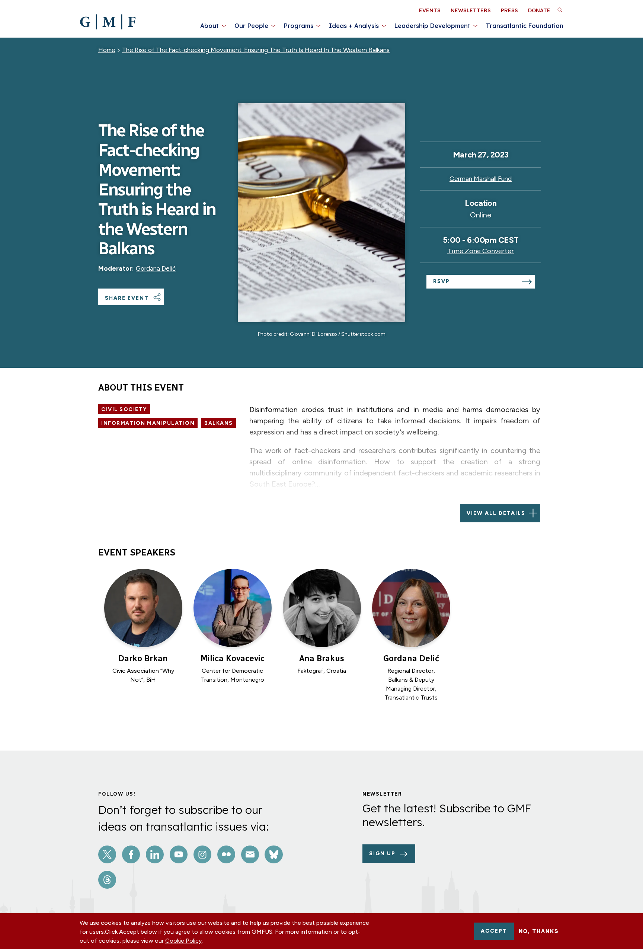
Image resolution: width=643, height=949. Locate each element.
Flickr (226, 854)
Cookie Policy (183, 940)
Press (509, 10)
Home (106, 50)
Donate (539, 10)
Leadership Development (432, 25)
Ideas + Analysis (354, 25)
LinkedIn (155, 854)
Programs (298, 25)
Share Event (127, 298)
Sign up (382, 853)
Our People (251, 25)
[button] (559, 9)
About (209, 25)
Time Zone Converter (480, 251)
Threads (107, 880)
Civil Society (124, 409)
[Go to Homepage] (108, 22)
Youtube (179, 854)
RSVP (441, 281)
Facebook (131, 854)
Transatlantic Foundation (524, 25)
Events (430, 10)
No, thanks (539, 931)
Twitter (107, 854)
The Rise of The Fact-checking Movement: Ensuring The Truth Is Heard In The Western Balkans (256, 50)
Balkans (218, 423)
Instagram (202, 854)
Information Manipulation (148, 423)
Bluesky (273, 854)
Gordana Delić (156, 268)
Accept (494, 931)
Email (250, 854)
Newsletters (471, 10)
